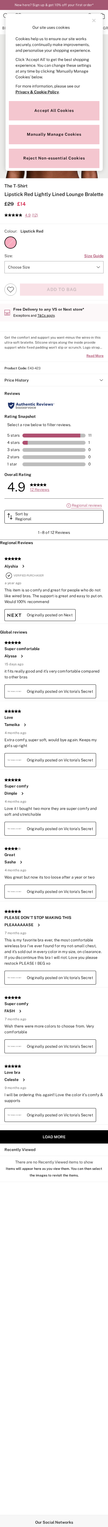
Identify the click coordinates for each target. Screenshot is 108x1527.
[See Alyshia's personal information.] (23, 566)
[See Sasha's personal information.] (21, 862)
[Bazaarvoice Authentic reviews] (31, 405)
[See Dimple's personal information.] (22, 793)
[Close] (94, 20)
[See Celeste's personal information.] (23, 1080)
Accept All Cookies (54, 110)
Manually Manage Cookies (54, 134)
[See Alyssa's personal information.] (21, 656)
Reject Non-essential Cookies (54, 158)
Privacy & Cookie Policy (37, 92)
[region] (54, 92)
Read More (95, 356)
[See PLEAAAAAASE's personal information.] (38, 925)
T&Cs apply (46, 315)
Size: (8, 256)
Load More (54, 1137)
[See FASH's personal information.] (20, 1011)
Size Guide (94, 256)
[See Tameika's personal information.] (24, 725)
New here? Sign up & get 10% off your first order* (54, 5)
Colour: (10, 231)
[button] (10, 242)
